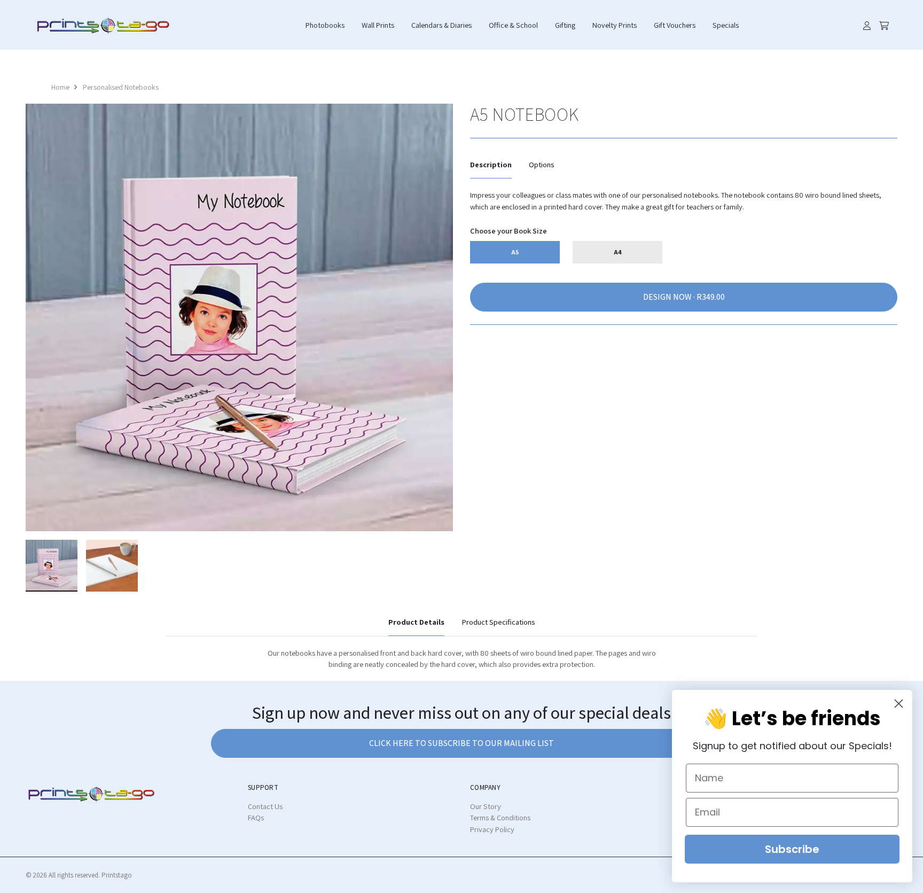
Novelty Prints (614, 25)
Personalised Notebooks (121, 87)
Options (541, 164)
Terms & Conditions (500, 817)
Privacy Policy (492, 829)
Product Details (416, 622)
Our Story (485, 806)
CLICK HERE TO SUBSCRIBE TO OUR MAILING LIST (461, 743)
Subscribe (792, 849)
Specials (726, 25)
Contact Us (265, 806)
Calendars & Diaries (441, 25)
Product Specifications (498, 622)
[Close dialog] (898, 703)
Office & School (513, 25)
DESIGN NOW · (670, 296)
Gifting (565, 25)
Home (60, 87)
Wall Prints (378, 25)
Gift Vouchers (674, 25)
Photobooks (325, 25)
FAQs (256, 817)
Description (491, 164)
